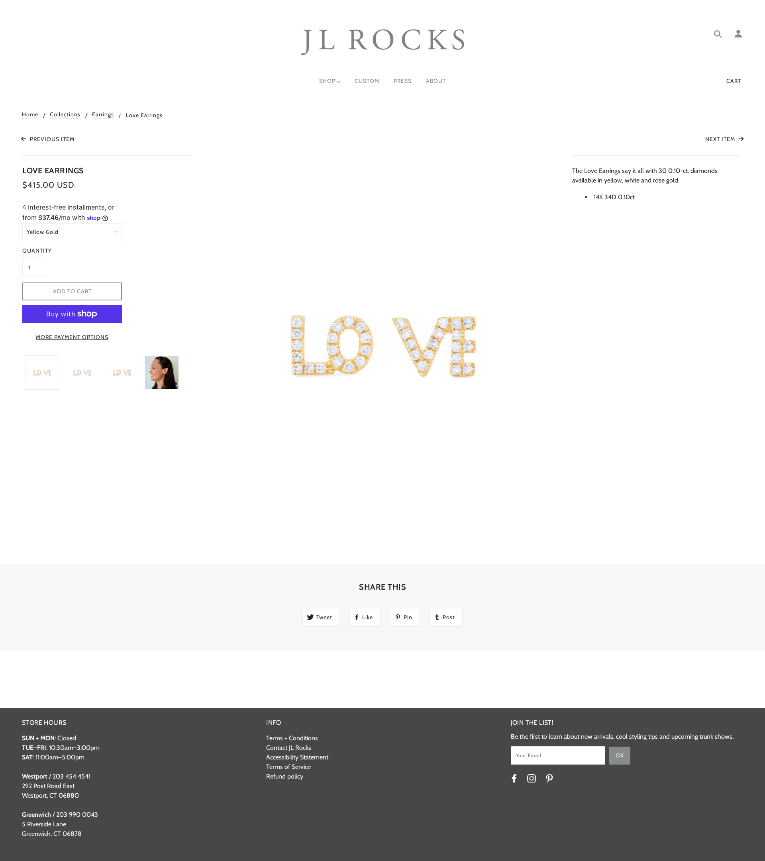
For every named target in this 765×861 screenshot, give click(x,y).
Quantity (34, 250)
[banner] (382, 42)
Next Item (721, 139)
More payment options (72, 337)
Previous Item (51, 139)
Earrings (103, 115)
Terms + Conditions (292, 738)
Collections (65, 115)
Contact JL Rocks (288, 747)
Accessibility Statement (297, 757)
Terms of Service (288, 767)
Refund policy (284, 776)
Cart (733, 80)
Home (30, 115)
